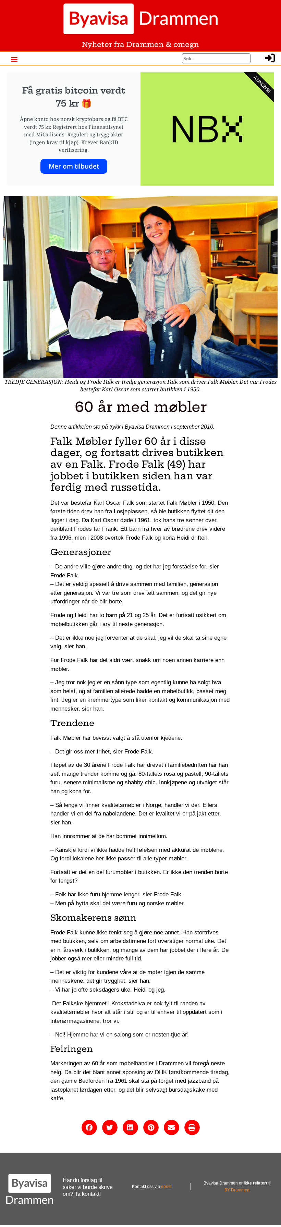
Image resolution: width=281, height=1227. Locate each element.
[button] (14, 59)
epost (166, 1186)
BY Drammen (236, 1190)
